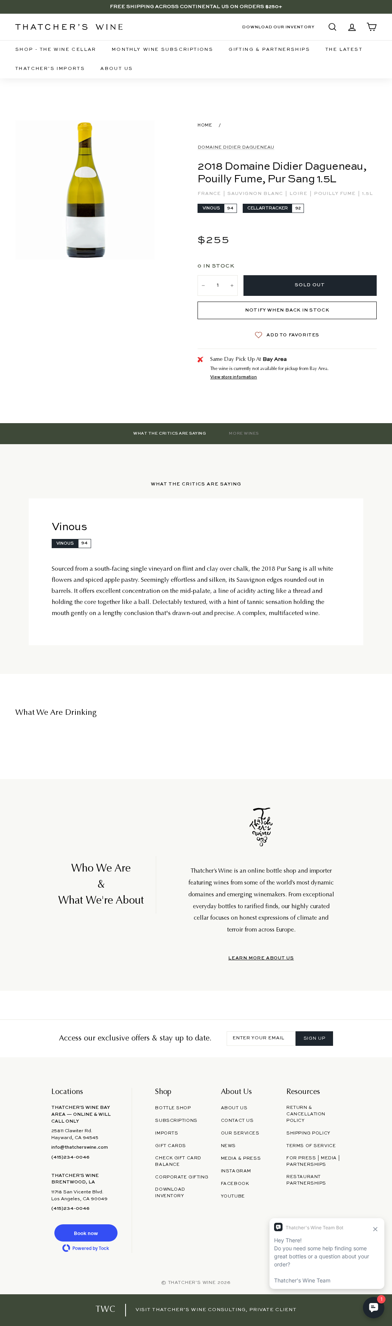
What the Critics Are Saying (169, 433)
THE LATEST (344, 49)
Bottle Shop (173, 1108)
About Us (116, 69)
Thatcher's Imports (50, 69)
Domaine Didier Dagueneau (236, 147)
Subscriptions (176, 1120)
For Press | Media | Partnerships (313, 1161)
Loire (299, 194)
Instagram (236, 1171)
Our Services (240, 1133)
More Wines (243, 433)
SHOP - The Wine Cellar (55, 49)
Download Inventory (170, 1192)
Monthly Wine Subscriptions (162, 49)
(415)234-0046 (70, 1157)
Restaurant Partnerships (306, 1180)
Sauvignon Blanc (255, 194)
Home (205, 125)
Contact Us (237, 1120)
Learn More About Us (261, 958)
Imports (166, 1133)
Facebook (235, 1184)
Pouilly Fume (335, 194)
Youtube (233, 1196)
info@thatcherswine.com (79, 1147)
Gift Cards (170, 1146)
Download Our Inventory (278, 27)
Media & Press (241, 1158)
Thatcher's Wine (192, 1283)
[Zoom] (85, 190)
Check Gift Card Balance (178, 1161)
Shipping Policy (308, 1133)
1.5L (367, 194)
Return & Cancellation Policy (305, 1114)
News (228, 1146)
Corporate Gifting (182, 1177)
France (210, 194)
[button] (86, 1233)
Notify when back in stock (287, 310)
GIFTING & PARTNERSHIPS (269, 49)
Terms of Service (311, 1146)
